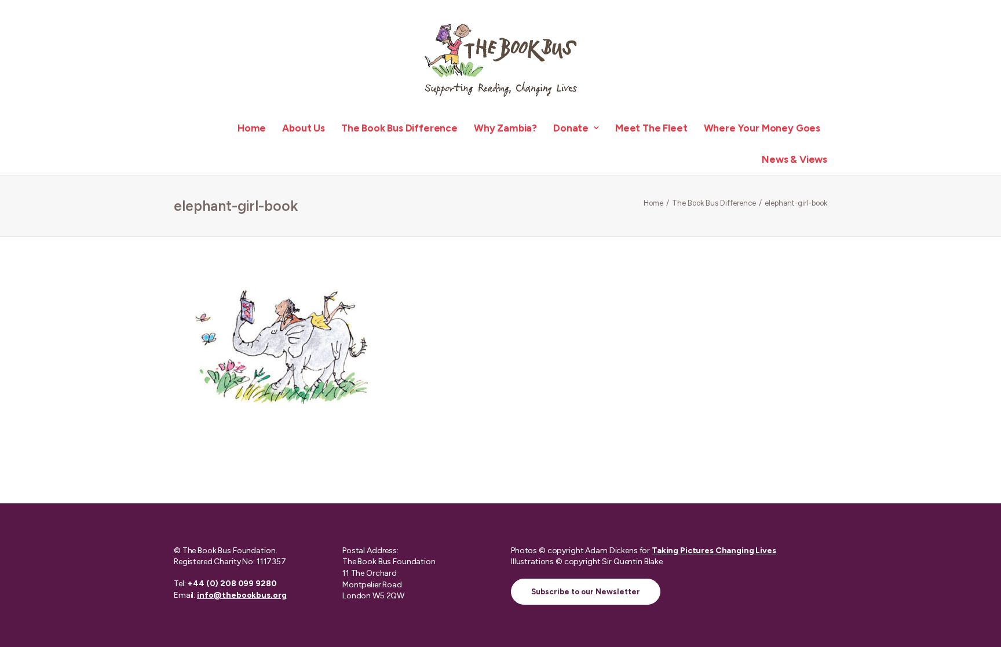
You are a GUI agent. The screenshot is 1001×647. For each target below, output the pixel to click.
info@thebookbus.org (241, 595)
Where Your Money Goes (762, 128)
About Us (303, 128)
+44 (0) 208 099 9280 (231, 583)
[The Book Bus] (500, 56)
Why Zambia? (505, 128)
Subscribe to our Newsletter (585, 591)
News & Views (794, 159)
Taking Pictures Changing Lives (714, 550)
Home (252, 128)
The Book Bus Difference (399, 128)
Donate (571, 128)
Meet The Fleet (651, 128)
